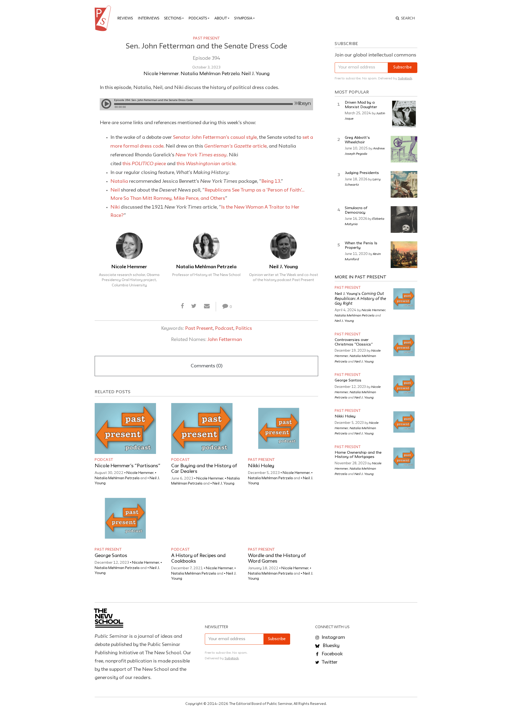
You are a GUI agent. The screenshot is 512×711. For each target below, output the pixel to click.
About (220, 18)
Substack (405, 78)
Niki (115, 207)
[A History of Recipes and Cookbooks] (202, 518)
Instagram (333, 637)
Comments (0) (206, 366)
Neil (115, 190)
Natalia (119, 181)
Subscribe (402, 67)
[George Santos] (125, 518)
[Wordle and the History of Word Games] (278, 518)
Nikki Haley (261, 466)
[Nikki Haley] (278, 428)
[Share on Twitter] (194, 306)
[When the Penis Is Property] (404, 254)
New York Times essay (201, 154)
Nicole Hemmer (161, 74)
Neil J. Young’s (360, 299)
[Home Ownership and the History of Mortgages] (404, 458)
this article (206, 164)
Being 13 (270, 181)
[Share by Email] (207, 306)
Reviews (125, 18)
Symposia (243, 18)
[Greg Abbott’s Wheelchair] (404, 149)
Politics (243, 328)
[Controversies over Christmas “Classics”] (404, 345)
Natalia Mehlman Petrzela (210, 74)
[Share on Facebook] (182, 306)
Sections (172, 18)
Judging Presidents (362, 173)
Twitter (329, 662)
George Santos (111, 556)
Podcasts (198, 18)
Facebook (332, 654)
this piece (144, 164)
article (235, 146)
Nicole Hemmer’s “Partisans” (127, 466)
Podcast (224, 328)
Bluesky (330, 646)
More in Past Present (360, 277)
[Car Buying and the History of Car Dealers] (202, 428)
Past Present (206, 38)
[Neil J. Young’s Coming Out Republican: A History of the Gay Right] (404, 299)
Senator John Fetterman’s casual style (215, 137)
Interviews (148, 18)
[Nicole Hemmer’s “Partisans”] (125, 428)
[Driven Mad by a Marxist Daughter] (404, 114)
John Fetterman (224, 340)
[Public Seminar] (104, 18)
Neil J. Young (255, 74)
